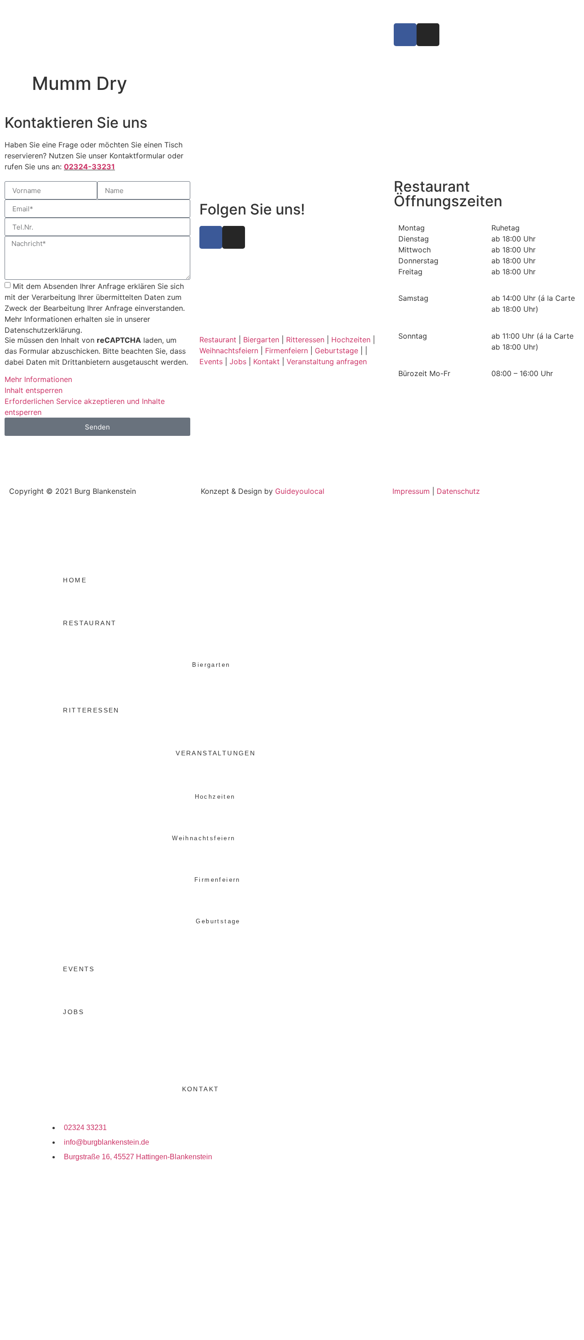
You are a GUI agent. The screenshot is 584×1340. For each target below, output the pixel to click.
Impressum (411, 491)
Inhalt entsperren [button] (34, 390)
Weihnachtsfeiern (228, 350)
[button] (348, 750)
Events (211, 361)
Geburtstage (336, 350)
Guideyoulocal (299, 491)
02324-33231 (89, 166)
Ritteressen (305, 339)
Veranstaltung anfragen (327, 361)
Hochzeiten (350, 339)
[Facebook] (405, 34)
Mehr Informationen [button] (38, 379)
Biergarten (261, 339)
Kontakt (266, 361)
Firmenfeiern (286, 350)
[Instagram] (428, 34)
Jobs (237, 361)
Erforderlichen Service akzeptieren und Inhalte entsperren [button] (85, 407)
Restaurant (217, 339)
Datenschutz (458, 491)
